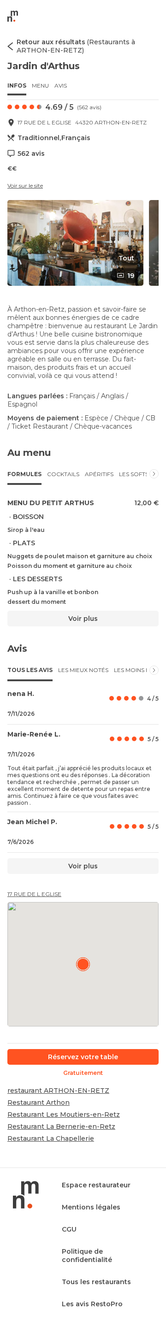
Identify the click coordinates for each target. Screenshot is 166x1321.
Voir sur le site (25, 185)
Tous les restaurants (96, 1282)
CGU (69, 1229)
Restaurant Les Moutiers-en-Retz (63, 1114)
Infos (16, 85)
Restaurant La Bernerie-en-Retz (61, 1126)
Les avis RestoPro (92, 1304)
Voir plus (83, 618)
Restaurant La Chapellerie (50, 1138)
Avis (60, 85)
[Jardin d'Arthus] (83, 964)
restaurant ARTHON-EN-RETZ (58, 1090)
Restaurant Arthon (38, 1102)
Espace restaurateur (96, 1185)
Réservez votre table (83, 1057)
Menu (40, 85)
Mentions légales (91, 1207)
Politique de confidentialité (87, 1255)
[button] (75, 243)
